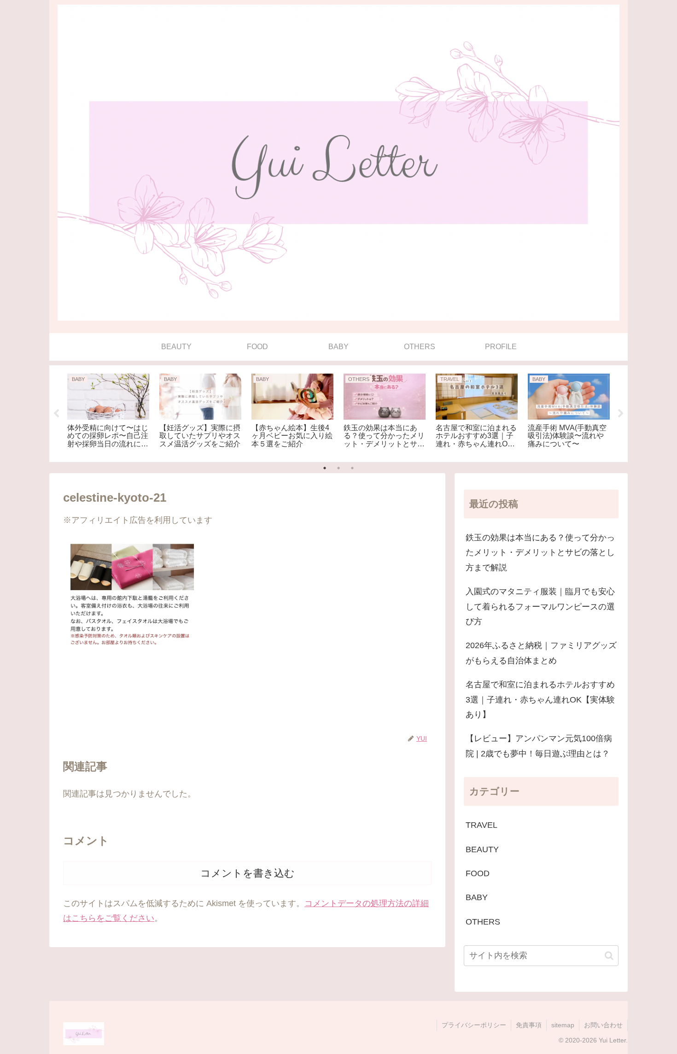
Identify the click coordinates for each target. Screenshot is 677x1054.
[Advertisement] (247, 700)
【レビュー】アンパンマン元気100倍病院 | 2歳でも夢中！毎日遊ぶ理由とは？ (539, 746)
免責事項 (529, 1025)
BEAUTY (482, 849)
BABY (477, 897)
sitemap (562, 1025)
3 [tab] (352, 468)
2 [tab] (338, 468)
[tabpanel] (108, 412)
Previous (56, 413)
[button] (609, 955)
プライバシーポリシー (474, 1025)
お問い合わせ (603, 1025)
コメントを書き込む (247, 873)
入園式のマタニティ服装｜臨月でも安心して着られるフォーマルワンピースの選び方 (540, 606)
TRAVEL (481, 825)
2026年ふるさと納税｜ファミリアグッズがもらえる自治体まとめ (541, 653)
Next (620, 413)
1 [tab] (324, 468)
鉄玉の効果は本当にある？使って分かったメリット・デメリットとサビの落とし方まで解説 (540, 552)
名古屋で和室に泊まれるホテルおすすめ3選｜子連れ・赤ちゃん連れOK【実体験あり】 (540, 699)
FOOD (478, 873)
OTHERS (483, 921)
